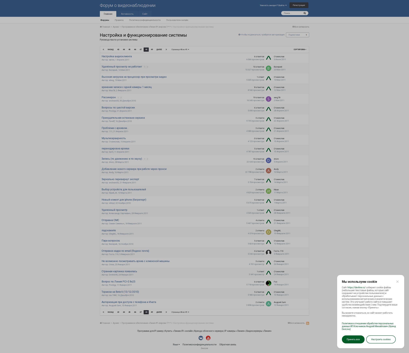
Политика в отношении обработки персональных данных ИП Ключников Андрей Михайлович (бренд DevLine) (369, 326)
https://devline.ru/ (356, 287)
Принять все (353, 339)
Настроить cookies (381, 339)
